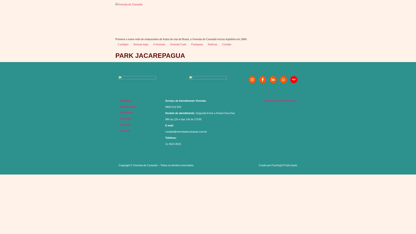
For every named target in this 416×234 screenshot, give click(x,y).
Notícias (212, 44)
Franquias (197, 44)
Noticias (125, 124)
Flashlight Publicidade (284, 165)
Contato (226, 44)
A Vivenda (159, 44)
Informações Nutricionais (280, 100)
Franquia (125, 118)
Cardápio (123, 44)
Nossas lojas (140, 44)
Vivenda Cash (178, 44)
